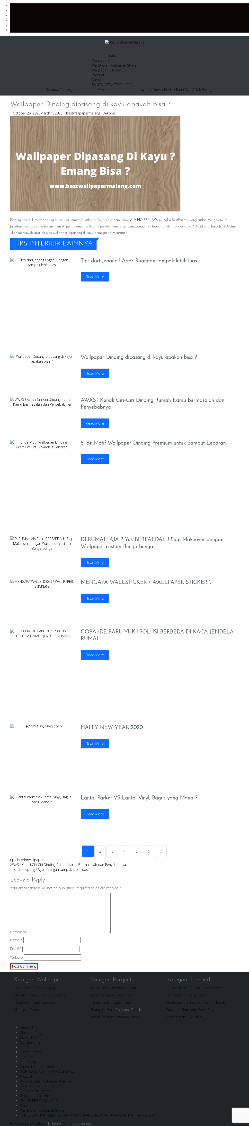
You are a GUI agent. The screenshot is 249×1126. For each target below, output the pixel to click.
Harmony (33, 1002)
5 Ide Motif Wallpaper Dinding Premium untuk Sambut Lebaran (153, 443)
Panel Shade (207, 1009)
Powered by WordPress (28, 1123)
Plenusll (36, 1009)
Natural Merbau (123, 988)
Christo (59, 995)
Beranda (52, 89)
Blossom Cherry (102, 995)
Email (15, 948)
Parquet (98, 75)
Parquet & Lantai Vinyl (37, 1066)
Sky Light (194, 1017)
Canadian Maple (127, 1017)
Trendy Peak (99, 1002)
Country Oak (99, 988)
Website (16, 957)
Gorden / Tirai (30, 1042)
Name (16, 940)
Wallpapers (100, 60)
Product (26, 1076)
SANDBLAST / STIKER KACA (112, 84)
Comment (19, 932)
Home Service (31, 1052)
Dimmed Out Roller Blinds (186, 995)
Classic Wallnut (101, 1017)
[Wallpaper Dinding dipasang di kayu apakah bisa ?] (95, 163)
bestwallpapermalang (83, 113)
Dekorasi (109, 113)
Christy (39, 988)
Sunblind (99, 80)
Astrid (67, 1123)
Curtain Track (176, 988)
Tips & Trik (193, 89)
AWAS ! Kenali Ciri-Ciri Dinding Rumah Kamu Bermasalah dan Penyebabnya (68, 864)
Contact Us (28, 1037)
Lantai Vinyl (28, 1061)
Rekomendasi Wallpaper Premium (46, 1081)
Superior (44, 995)
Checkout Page (31, 1032)
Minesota (21, 1009)
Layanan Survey (151, 89)
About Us (27, 1027)
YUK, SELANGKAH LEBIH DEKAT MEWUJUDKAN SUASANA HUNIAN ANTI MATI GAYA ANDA (87, 1115)
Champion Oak (102, 1009)
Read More (95, 276)
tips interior (19, 859)
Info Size (98, 89)
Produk (110, 55)
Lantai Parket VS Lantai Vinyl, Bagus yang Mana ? (139, 798)
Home (25, 1047)
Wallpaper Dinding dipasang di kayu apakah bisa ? (139, 357)
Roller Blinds (176, 1017)
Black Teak (125, 995)
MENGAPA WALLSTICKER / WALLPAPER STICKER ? (146, 582)
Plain (28, 988)
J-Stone (19, 1002)
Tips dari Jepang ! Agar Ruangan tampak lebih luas (139, 261)
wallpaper (36, 859)
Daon (18, 988)
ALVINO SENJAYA (144, 220)
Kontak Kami (174, 89)
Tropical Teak (121, 1002)
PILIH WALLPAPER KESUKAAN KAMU (47, 1071)
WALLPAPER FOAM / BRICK (40, 1100)
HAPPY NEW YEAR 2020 (112, 727)
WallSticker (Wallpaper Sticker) (115, 65)
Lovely (50, 988)
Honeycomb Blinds (181, 1002)
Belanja (207, 89)
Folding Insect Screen (205, 988)
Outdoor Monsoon (181, 1009)
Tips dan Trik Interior (36, 1091)
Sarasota (49, 1002)
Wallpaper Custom (106, 70)
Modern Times (25, 995)
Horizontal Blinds (212, 1002)
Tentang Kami (70, 89)
